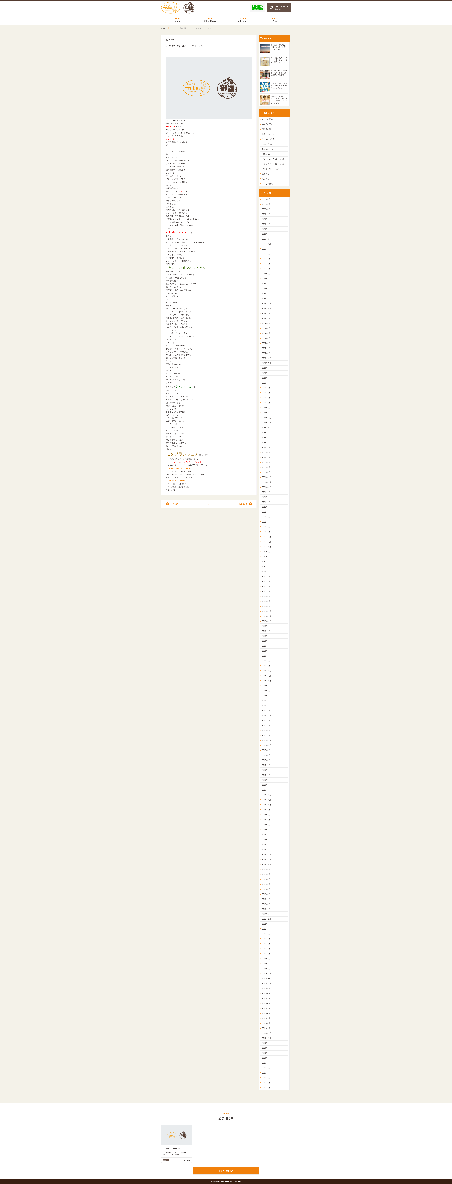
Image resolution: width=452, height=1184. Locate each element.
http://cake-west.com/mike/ (176, 481)
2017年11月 (266, 676)
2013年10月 (266, 864)
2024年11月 (266, 303)
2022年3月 (266, 462)
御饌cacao (266, 154)
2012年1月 (266, 969)
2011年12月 (266, 974)
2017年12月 (266, 671)
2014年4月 (266, 835)
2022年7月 (266, 442)
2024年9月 (266, 313)
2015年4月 (266, 775)
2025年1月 (266, 294)
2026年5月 (266, 214)
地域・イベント (268, 144)
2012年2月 (266, 964)
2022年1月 (266, 472)
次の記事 (243, 504)
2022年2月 (266, 467)
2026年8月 (266, 199)
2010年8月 (266, 1053)
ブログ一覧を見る (226, 1171)
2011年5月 (266, 1008)
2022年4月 (266, 457)
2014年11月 (266, 800)
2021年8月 (266, 497)
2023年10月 (266, 368)
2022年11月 (266, 423)
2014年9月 (266, 810)
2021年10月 (266, 487)
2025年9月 (266, 254)
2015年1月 (266, 790)
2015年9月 (266, 750)
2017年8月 (266, 691)
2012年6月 (266, 944)
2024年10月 (266, 308)
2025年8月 (266, 259)
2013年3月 (266, 899)
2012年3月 (266, 959)
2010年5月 (266, 1068)
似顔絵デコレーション (271, 169)
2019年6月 (266, 581)
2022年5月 (266, 452)
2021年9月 (266, 492)
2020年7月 (266, 561)
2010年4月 (266, 1073)
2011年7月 (266, 998)
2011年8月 (266, 993)
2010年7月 (266, 1058)
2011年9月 (266, 988)
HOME (163, 28)
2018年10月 (266, 621)
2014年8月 (266, 815)
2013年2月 (266, 904)
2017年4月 (266, 710)
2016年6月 (266, 725)
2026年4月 (266, 219)
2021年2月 (266, 527)
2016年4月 (266, 730)
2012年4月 (266, 954)
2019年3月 (266, 596)
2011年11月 (266, 978)
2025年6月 (266, 269)
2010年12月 (266, 1033)
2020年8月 (266, 557)
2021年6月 (266, 507)
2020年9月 (266, 552)
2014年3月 (266, 840)
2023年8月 (266, 378)
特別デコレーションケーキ (272, 134)
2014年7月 (266, 820)
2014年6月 (266, 825)
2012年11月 (266, 919)
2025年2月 (266, 289)
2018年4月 (266, 651)
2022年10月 (266, 428)
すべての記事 (267, 119)
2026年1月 (266, 234)
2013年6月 (266, 884)
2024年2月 (266, 348)
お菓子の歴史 (267, 124)
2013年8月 (266, 874)
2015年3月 (266, 780)
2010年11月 (266, 1038)
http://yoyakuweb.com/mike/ (177, 468)
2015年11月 (266, 740)
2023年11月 (266, 363)
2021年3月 (266, 522)
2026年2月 (266, 229)
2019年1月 (266, 606)
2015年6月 (266, 765)
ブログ (173, 28)
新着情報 (183, 28)
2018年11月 (266, 616)
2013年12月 (266, 854)
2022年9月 (266, 432)
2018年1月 (266, 666)
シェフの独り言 (268, 139)
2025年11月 (266, 244)
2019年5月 (266, 586)
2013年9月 (266, 869)
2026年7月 (266, 204)
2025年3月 (266, 284)
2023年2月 (266, 408)
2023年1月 (266, 413)
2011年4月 (266, 1013)
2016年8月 (266, 720)
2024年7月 (266, 323)
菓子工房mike (267, 149)
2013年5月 (266, 889)
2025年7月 (266, 264)
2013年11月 (266, 859)
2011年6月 (266, 1003)
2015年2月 (266, 785)
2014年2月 (266, 845)
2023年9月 (266, 373)
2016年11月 (266, 715)
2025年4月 (266, 279)
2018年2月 (266, 661)
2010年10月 (266, 1043)
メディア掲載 (267, 184)
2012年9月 (266, 929)
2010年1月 (266, 1088)
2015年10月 (266, 745)
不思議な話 (266, 129)
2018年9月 (266, 626)
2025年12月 (266, 239)
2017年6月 (266, 701)
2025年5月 (266, 274)
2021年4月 (266, 517)
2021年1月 (266, 532)
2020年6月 (266, 567)
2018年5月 (266, 646)
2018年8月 (266, 631)
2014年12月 (266, 795)
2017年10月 (266, 681)
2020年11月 (266, 542)
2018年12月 (266, 611)
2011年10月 (266, 983)
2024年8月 (266, 318)
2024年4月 (266, 338)
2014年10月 (266, 805)
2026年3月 (266, 224)
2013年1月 (266, 909)
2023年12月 (266, 358)
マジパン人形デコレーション (273, 159)
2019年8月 (266, 571)
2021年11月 (266, 482)
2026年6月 (266, 209)
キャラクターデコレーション (273, 164)
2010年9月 (266, 1048)
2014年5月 (266, 830)
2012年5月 (266, 949)
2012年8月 (266, 934)
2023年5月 (266, 393)
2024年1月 (266, 353)
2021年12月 (266, 477)
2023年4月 (266, 398)
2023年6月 (266, 388)
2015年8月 (266, 755)
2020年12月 (266, 537)
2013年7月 (266, 879)
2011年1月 (266, 1028)
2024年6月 (266, 328)
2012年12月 (266, 914)
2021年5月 (266, 512)
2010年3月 (266, 1078)
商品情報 (265, 179)
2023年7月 (266, 383)
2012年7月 (266, 939)
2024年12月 (266, 298)
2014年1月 (266, 849)
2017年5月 (266, 705)
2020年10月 (266, 547)
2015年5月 (266, 770)
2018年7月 (266, 636)
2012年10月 (266, 924)
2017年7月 (266, 696)
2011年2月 (266, 1023)
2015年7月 (266, 760)
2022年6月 (266, 447)
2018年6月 (266, 641)
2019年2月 (266, 601)
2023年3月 (266, 403)
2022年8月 (266, 438)
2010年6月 (266, 1063)
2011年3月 (266, 1018)
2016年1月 (266, 735)
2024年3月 (266, 343)
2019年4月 (266, 591)
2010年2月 (266, 1083)
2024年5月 (266, 333)
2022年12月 (266, 418)
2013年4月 (266, 894)
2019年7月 (266, 576)
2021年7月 (266, 502)
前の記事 (174, 504)
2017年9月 (266, 686)
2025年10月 (266, 249)
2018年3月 (266, 656)
